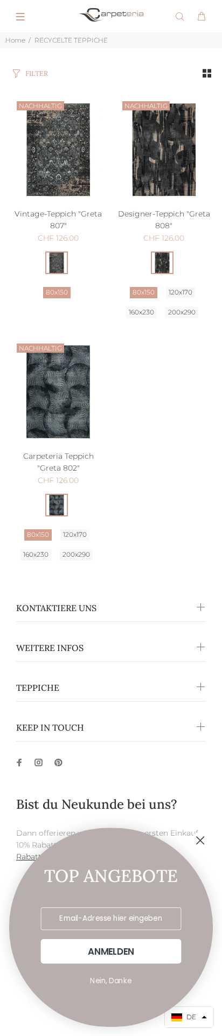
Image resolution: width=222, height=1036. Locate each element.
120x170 (180, 292)
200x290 (182, 312)
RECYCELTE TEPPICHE (71, 40)
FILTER (36, 73)
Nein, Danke (110, 981)
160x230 (141, 312)
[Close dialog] (200, 840)
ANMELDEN (111, 951)
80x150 (57, 292)
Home (15, 40)
